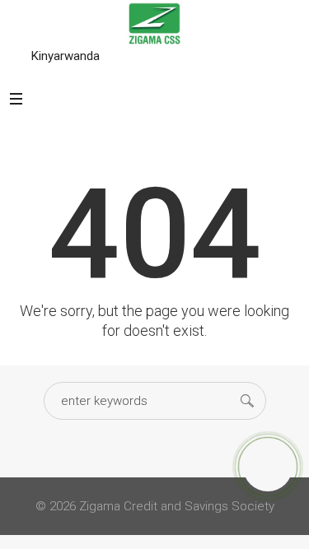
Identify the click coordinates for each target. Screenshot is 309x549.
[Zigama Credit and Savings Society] (155, 23)
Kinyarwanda (65, 56)
